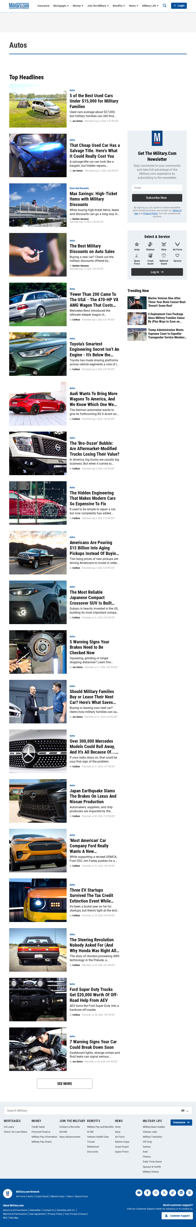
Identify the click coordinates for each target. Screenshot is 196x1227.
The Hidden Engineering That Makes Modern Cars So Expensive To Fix (93, 498)
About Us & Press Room (15, 1210)
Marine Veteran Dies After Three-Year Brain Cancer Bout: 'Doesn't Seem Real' (167, 301)
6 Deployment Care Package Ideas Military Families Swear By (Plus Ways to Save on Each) (166, 317)
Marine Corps (122, 1141)
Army (118, 1126)
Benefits (117, 5)
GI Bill (90, 1131)
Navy (117, 1131)
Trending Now (138, 291)
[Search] (164, 6)
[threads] (189, 1192)
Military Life (149, 5)
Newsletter (35, 1210)
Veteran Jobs (150, 1131)
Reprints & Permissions (15, 1214)
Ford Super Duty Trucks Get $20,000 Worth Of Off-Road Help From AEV (94, 995)
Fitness (147, 1156)
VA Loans (9, 1126)
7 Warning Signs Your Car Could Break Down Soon (93, 1044)
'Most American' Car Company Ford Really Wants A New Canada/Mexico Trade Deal (94, 846)
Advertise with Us (66, 1210)
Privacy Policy (150, 213)
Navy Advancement (69, 1136)
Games (147, 1146)
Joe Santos (77, 121)
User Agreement (37, 1214)
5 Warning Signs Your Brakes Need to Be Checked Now (89, 647)
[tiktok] (172, 1192)
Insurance (43, 5)
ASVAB (63, 1131)
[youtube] (139, 1192)
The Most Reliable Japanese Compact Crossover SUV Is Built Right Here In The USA (91, 598)
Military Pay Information (44, 1136)
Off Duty (147, 1141)
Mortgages (59, 5)
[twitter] (164, 1192)
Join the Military (96, 5)
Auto (145, 1151)
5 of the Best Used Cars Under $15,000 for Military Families (94, 101)
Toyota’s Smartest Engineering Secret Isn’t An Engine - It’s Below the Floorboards (94, 349)
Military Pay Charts (42, 1141)
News (132, 5)
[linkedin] (181, 1192)
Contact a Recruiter (69, 1126)
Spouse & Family (152, 1166)
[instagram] (155, 1192)
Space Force (122, 1151)
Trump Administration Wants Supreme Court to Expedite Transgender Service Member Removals (166, 333)
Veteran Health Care (98, 1136)
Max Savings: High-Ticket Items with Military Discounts (93, 199)
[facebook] (147, 1192)
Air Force (120, 1136)
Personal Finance (41, 1131)
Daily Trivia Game (152, 1161)
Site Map (13, 1217)
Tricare (91, 1141)
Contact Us (49, 1210)
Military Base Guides (154, 1126)
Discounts (92, 1151)
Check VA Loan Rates (15, 1131)
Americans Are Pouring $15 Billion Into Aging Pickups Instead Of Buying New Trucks (94, 548)
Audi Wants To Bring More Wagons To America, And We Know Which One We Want (93, 399)
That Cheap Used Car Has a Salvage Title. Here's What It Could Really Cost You (95, 151)
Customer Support (180, 1215)
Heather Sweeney (80, 219)
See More (64, 1083)
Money (77, 5)
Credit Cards (38, 1126)
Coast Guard (121, 1146)
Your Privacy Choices (76, 1214)
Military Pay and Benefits (100, 1126)
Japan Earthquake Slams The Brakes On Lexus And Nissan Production (93, 796)
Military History (151, 1171)
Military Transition (152, 1136)
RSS (5, 1217)
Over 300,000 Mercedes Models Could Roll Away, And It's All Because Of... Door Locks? (92, 746)
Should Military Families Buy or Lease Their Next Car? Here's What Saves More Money (92, 697)
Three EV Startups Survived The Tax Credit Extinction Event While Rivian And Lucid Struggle (93, 895)
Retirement (93, 1146)
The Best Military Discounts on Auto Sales (92, 248)
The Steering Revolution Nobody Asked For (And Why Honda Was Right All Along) (93, 945)
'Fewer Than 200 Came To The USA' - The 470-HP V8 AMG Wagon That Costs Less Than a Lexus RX (94, 300)
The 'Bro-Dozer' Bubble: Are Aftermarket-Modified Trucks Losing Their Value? (94, 449)
